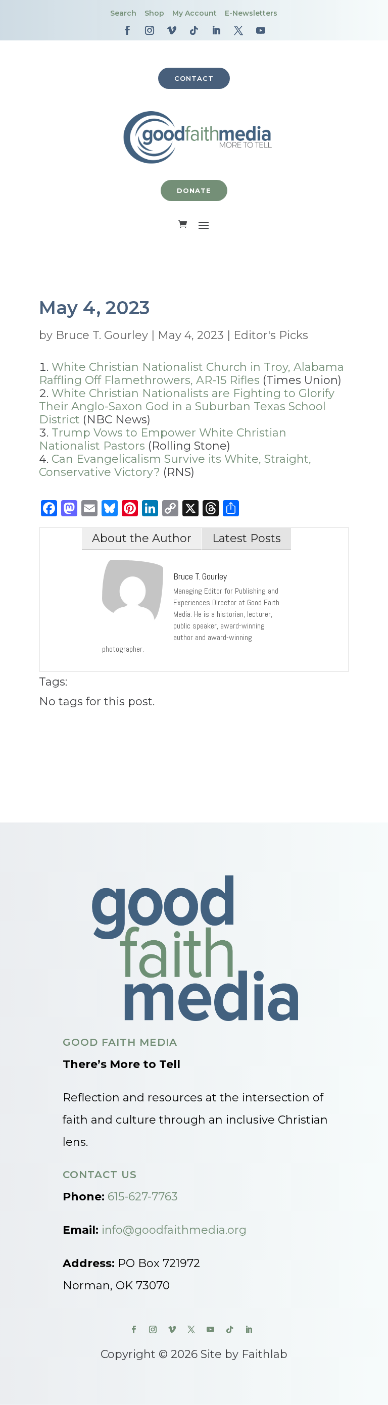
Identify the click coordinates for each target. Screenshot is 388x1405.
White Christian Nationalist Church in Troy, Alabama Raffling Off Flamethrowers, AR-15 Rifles (191, 373)
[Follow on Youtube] (261, 30)
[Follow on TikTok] (194, 30)
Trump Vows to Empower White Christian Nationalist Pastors (162, 439)
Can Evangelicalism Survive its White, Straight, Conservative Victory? (175, 465)
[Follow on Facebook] (127, 30)
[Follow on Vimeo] (172, 30)
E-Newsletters (251, 13)
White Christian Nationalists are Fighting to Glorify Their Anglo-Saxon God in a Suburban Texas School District (186, 406)
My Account (194, 13)
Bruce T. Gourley (102, 335)
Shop (154, 13)
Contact (194, 78)
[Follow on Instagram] (149, 30)
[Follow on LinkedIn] (216, 30)
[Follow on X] (238, 30)
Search (123, 13)
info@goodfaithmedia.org (174, 1230)
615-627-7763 (143, 1196)
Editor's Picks (270, 335)
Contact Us (100, 1175)
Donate (194, 190)
